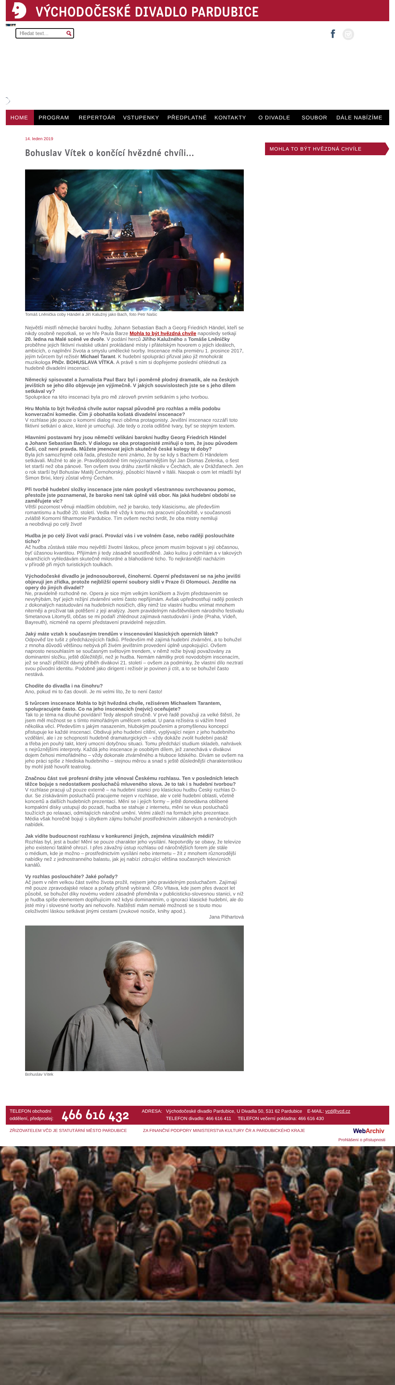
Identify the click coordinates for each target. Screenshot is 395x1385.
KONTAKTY (230, 117)
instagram (348, 34)
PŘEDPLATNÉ (187, 117)
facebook (333, 31)
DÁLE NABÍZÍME (359, 117)
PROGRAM (54, 117)
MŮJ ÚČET (371, 34)
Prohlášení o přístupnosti (361, 1140)
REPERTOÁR (97, 117)
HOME (19, 117)
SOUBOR (314, 117)
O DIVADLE (274, 117)
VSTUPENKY (141, 117)
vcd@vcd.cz (337, 1111)
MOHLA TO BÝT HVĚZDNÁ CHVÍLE (316, 149)
